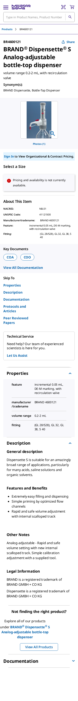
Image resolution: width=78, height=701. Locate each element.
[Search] (69, 17)
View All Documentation (23, 268)
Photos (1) (39, 144)
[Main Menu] (5, 7)
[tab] (11, 29)
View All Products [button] (39, 647)
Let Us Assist (17, 355)
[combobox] (39, 17)
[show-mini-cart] (72, 7)
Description (12, 292)
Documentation (16, 299)
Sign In (9, 156)
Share (71, 42)
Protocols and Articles (14, 308)
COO (27, 257)
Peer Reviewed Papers (15, 320)
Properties (12, 285)
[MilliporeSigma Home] (21, 7)
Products (7, 29)
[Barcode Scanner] (63, 7)
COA (10, 257)
